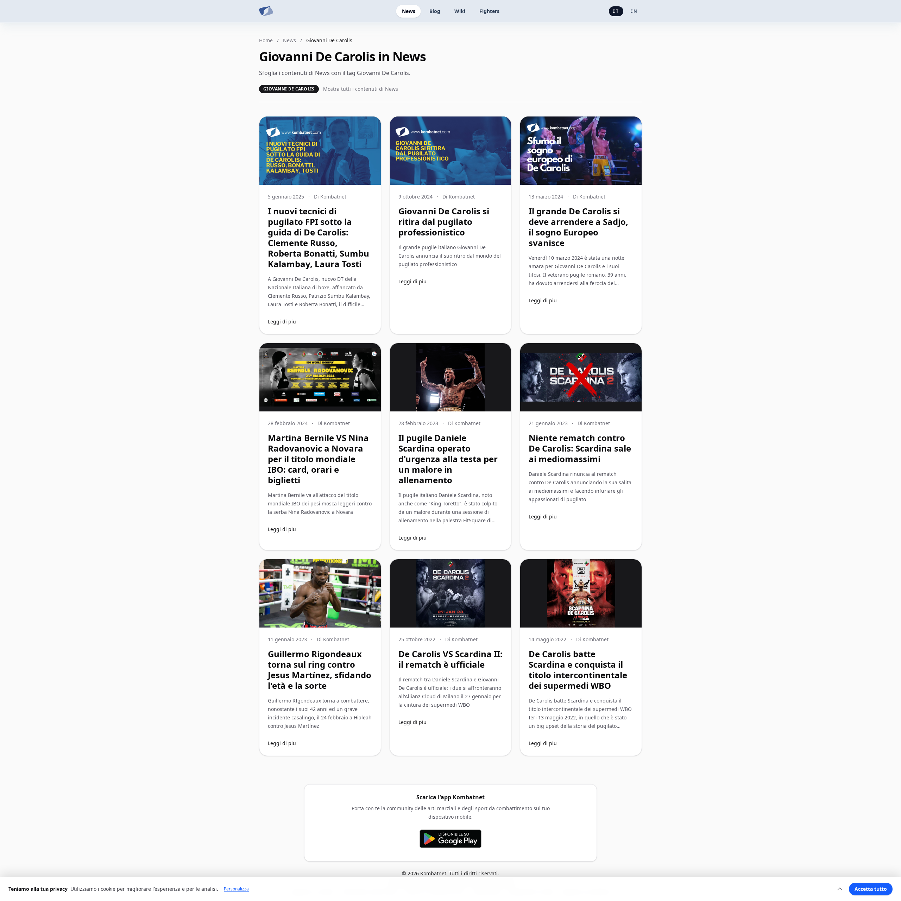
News (408, 11)
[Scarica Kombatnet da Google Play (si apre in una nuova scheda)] (450, 839)
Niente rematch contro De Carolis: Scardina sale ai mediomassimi (580, 448)
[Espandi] (839, 889)
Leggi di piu (282, 321)
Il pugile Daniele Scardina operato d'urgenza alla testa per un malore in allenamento (448, 459)
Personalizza (236, 889)
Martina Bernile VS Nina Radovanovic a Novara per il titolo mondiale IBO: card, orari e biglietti (318, 459)
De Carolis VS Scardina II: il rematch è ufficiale (450, 659)
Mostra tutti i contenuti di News (360, 89)
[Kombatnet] (266, 11)
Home (266, 40)
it (616, 11)
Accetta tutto (871, 889)
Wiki (459, 11)
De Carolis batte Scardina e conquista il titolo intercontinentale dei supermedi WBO (578, 669)
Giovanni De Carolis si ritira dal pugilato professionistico (443, 221)
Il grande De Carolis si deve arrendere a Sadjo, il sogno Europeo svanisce (578, 226)
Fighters (489, 11)
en (634, 11)
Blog (434, 11)
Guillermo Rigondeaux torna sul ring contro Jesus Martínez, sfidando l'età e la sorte (319, 669)
